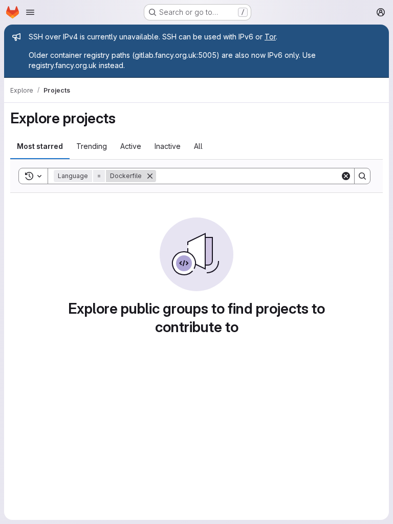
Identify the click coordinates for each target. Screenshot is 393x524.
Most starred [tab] (40, 146)
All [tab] (198, 146)
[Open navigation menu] (30, 12)
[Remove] (150, 176)
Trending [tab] (91, 146)
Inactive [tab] (168, 146)
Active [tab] (130, 146)
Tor (270, 36)
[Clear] (346, 176)
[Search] (362, 176)
